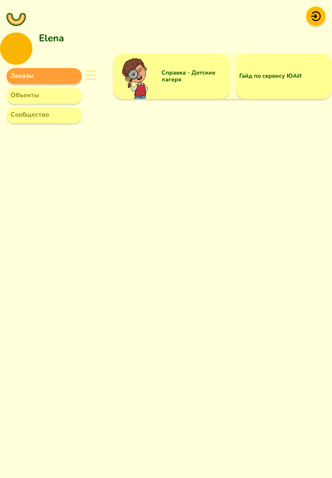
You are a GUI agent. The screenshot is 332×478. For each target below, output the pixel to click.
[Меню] (16, 16)
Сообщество (30, 114)
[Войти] (316, 15)
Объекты (25, 95)
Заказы (22, 75)
